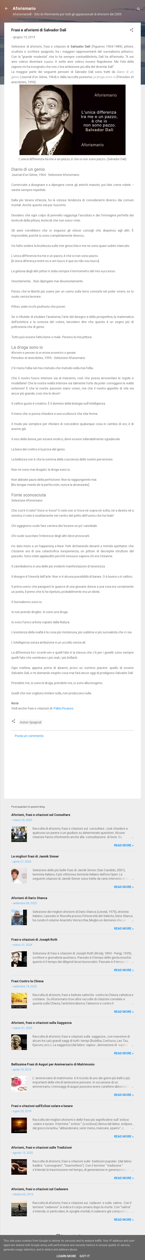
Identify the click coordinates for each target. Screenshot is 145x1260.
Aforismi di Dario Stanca (29, 898)
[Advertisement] (72, 766)
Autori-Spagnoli (30, 722)
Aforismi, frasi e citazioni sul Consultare (40, 815)
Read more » (124, 845)
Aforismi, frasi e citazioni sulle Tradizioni (41, 1147)
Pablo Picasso (63, 708)
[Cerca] (139, 9)
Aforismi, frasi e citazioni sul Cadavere (39, 1189)
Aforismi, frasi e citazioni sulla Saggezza (41, 1023)
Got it (85, 1256)
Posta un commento (29, 736)
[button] (131, 30)
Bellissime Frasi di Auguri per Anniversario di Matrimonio (53, 1064)
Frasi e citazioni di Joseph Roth (34, 939)
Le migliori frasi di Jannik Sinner (35, 856)
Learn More (66, 1256)
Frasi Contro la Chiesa (27, 981)
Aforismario (24, 8)
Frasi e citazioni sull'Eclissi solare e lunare (42, 1106)
